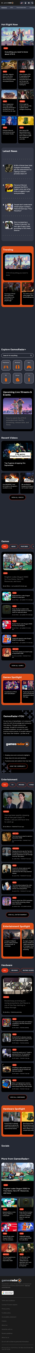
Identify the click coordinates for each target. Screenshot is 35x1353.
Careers (4, 1321)
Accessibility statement (9, 1317)
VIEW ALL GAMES (17, 665)
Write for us (5, 1337)
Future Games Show (21, 7)
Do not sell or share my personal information (15, 1341)
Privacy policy (6, 1309)
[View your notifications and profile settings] (29, 3)
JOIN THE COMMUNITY (17, 766)
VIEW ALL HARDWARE (17, 1097)
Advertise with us (7, 1329)
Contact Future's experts (9, 1304)
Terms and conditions (8, 1300)
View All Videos (17, 497)
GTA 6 (11, 7)
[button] (32, 3)
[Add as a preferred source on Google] (8, 1293)
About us (4, 1325)
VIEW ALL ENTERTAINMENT (17, 915)
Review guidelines (7, 1333)
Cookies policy (6, 1313)
